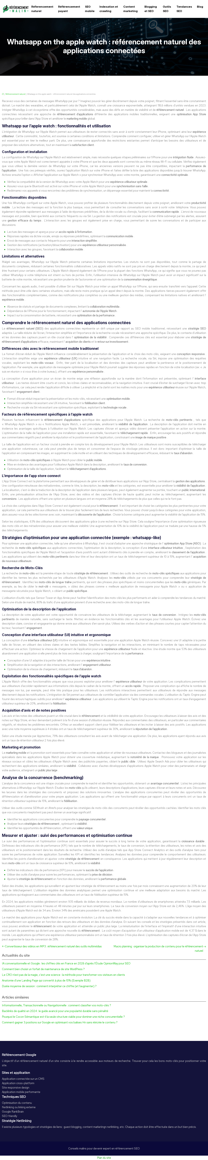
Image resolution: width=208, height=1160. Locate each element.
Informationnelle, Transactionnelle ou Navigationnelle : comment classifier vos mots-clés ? (56, 1005)
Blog (200, 6)
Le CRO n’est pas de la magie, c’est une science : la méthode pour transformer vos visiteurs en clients (63, 975)
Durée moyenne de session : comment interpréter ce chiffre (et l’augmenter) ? (49, 986)
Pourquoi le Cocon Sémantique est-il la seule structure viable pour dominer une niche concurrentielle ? (63, 1016)
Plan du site (104, 1158)
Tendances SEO (184, 9)
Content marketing (130, 9)
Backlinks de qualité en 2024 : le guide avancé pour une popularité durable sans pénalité (55, 1011)
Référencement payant (69, 9)
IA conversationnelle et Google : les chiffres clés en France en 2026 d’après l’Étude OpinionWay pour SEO (66, 963)
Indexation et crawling (108, 9)
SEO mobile (90, 9)
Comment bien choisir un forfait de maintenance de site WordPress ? (43, 969)
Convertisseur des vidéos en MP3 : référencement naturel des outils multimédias (53, 946)
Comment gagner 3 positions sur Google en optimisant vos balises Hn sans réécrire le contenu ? (59, 1022)
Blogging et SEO (150, 9)
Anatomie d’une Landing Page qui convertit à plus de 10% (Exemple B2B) (46, 980)
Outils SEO (167, 9)
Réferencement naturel (42, 9)
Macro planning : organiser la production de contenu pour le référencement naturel (158, 949)
